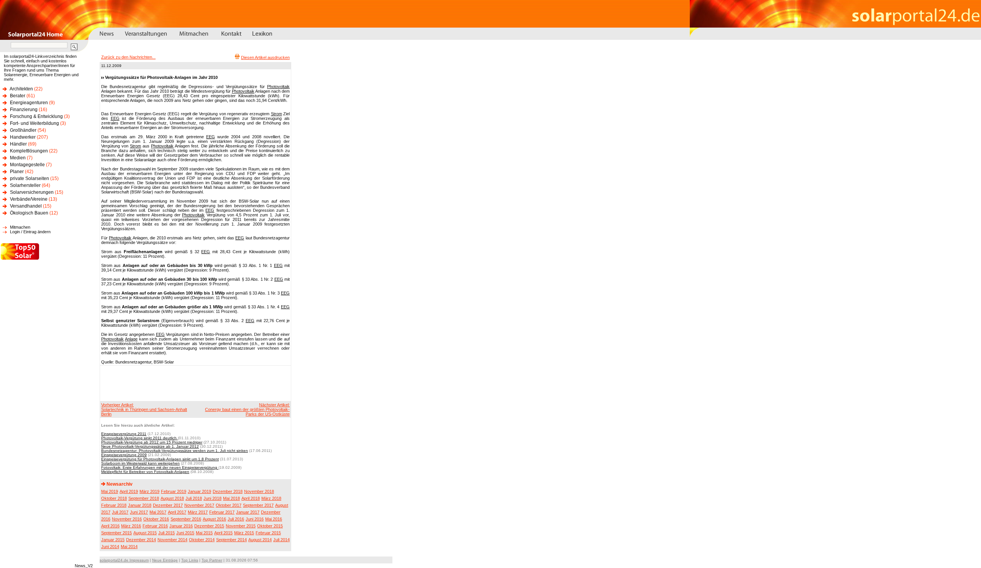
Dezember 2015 (209, 526)
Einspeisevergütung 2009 (124, 455)
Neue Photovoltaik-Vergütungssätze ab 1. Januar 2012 (150, 446)
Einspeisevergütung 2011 (123, 434)
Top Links (189, 560)
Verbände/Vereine (29, 199)
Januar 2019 (199, 491)
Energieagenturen (29, 102)
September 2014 (231, 539)
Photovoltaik (278, 86)
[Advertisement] (194, 383)
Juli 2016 (236, 519)
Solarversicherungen (32, 192)
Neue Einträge (165, 560)
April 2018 (250, 498)
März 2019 (149, 491)
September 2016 (186, 519)
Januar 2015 (113, 539)
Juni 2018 (212, 498)
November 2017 (199, 505)
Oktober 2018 (114, 498)
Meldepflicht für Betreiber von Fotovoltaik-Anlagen (145, 472)
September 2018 (143, 498)
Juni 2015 (185, 532)
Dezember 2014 (141, 539)
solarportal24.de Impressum (124, 560)
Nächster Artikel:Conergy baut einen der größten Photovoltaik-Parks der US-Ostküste (247, 409)
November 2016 (127, 519)
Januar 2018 (139, 505)
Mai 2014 (129, 546)
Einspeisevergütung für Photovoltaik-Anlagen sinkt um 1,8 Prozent (160, 459)
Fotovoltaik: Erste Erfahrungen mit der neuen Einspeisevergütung (159, 467)
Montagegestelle (27, 164)
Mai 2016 (273, 519)
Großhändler (23, 130)
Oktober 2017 (228, 505)
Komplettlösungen (29, 151)
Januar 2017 (247, 512)
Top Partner (212, 560)
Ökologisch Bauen (29, 213)
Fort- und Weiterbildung (34, 123)
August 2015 (145, 532)
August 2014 (260, 539)
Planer (17, 171)
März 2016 (131, 526)
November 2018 (259, 491)
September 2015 (116, 532)
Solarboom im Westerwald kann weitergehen (140, 463)
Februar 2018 (113, 505)
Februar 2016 (155, 526)
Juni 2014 (110, 546)
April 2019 (129, 491)
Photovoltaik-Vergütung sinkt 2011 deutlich (139, 438)
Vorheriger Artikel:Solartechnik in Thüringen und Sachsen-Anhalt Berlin (144, 409)
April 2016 (110, 526)
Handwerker (23, 137)
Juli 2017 (120, 512)
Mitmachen (20, 227)
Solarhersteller (25, 185)
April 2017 (177, 512)
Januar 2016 (181, 526)
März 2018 (271, 498)
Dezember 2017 (168, 505)
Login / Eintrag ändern (30, 231)
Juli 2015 (166, 532)
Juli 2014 (281, 539)
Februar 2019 (173, 491)
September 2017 (258, 505)
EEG (115, 118)
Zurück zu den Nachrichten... (128, 57)
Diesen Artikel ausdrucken (265, 57)
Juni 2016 (255, 519)
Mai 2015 (204, 532)
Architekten (21, 89)
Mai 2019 (109, 491)
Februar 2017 (222, 512)
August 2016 (214, 519)
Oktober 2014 (202, 539)
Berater (17, 95)
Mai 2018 (231, 498)
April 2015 (223, 532)
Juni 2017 (139, 512)
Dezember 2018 (228, 491)
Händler (18, 144)
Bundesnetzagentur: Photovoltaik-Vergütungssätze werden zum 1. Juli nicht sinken (174, 451)
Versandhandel (26, 206)
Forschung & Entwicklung (36, 116)
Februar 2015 (268, 532)
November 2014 (172, 539)
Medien (18, 157)
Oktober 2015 (270, 526)
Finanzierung (24, 109)
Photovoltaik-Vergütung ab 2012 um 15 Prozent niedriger (151, 442)
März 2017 (198, 512)
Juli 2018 (193, 498)
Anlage (131, 339)
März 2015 (244, 532)
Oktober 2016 (156, 519)
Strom (276, 113)
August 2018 (172, 498)
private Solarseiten (29, 178)
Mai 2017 (157, 512)
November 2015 (241, 526)
